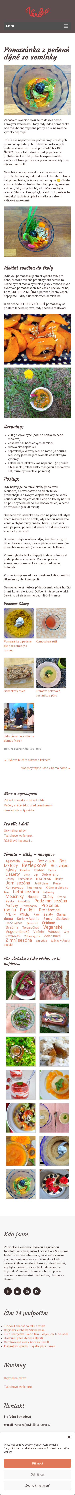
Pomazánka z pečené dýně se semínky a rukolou (18, 646)
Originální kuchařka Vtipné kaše (24, 1330)
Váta (66, 931)
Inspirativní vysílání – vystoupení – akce (29, 1346)
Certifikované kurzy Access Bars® (26, 1342)
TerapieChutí (30, 927)
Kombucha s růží (46, 641)
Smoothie (32, 923)
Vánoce (54, 932)
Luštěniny (48, 892)
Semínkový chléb (14, 691)
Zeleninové (52, 936)
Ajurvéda (13, 861)
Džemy (10, 879)
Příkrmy (11, 914)
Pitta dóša (24, 901)
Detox (52, 870)
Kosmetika (34, 887)
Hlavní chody (43, 878)
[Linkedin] (18, 1294)
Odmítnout (37, 1474)
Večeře (38, 932)
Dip (36, 874)
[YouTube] (27, 1294)
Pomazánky (29, 906)
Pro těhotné (49, 910)
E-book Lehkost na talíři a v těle (24, 1326)
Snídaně (48, 923)
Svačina (12, 927)
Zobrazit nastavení (37, 1485)
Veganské (53, 927)
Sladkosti (62, 919)
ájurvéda (41, 941)
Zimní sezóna (19, 940)
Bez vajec (59, 865)
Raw (36, 914)
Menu (10, 26)
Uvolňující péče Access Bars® (23, 1338)
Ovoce (61, 897)
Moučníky (15, 896)
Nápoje (33, 897)
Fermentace (25, 878)
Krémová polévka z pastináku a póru (48, 693)
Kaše (57, 883)
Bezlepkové (34, 865)
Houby (59, 878)
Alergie (28, 861)
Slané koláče (14, 923)
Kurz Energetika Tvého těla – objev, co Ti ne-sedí (36, 1334)
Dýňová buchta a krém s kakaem (27, 760)
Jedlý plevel (41, 883)
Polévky (12, 906)
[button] (69, 1437)
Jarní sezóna (18, 882)
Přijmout (37, 1463)
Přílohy (24, 914)
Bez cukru (46, 861)
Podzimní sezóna (50, 900)
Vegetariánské (17, 931)
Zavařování (13, 936)
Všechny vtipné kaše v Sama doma (46, 768)
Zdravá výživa (32, 936)
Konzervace (14, 887)
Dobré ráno (50, 874)
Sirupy (47, 919)
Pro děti (27, 909)
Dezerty (13, 874)
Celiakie (25, 870)
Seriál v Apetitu (28, 919)
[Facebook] (8, 1294)
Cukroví (39, 870)
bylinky (11, 870)
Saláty (48, 914)
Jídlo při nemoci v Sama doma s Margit (19, 738)
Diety (27, 874)
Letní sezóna (26, 891)
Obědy (48, 896)
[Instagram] (37, 1294)
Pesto (10, 901)
